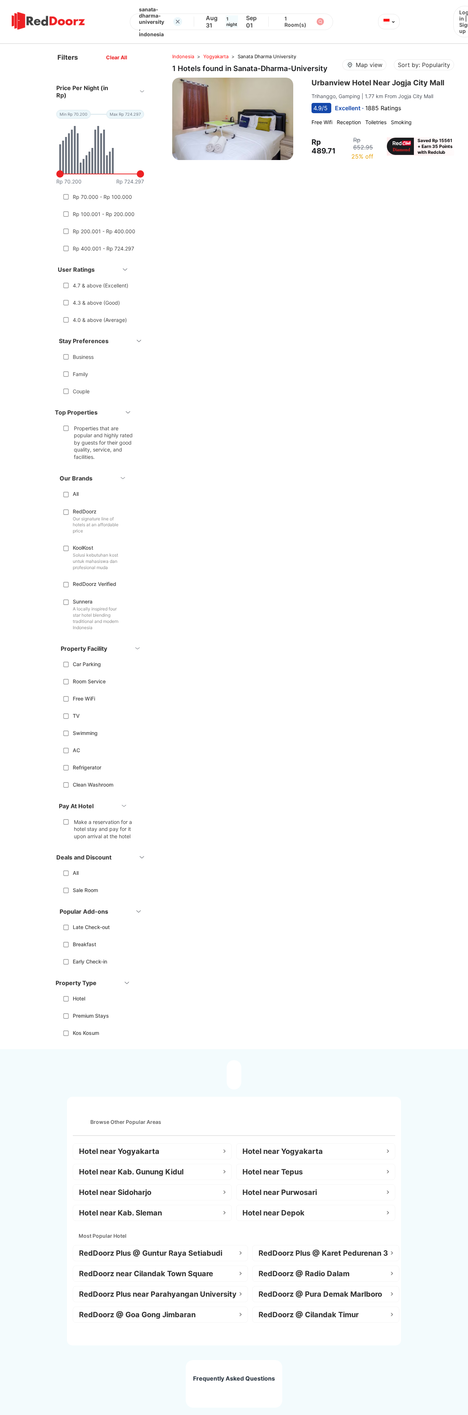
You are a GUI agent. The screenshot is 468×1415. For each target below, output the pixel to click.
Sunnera (83, 601)
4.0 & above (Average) (100, 320)
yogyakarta (216, 56)
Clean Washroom (93, 784)
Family (80, 374)
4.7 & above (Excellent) (100, 285)
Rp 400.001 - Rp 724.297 (103, 248)
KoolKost (83, 548)
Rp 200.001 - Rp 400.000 (104, 231)
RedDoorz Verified (94, 584)
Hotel (79, 998)
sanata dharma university (267, 56)
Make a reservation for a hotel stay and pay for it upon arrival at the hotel (103, 829)
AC (76, 750)
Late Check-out (91, 927)
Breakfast (84, 944)
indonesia (183, 56)
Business (83, 357)
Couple (81, 391)
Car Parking (87, 664)
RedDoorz (85, 511)
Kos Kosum (86, 1033)
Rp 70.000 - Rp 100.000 (102, 197)
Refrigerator (87, 767)
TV (76, 716)
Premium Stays (91, 1016)
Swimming (85, 733)
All (76, 494)
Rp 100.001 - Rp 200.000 (104, 214)
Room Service (89, 681)
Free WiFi (84, 698)
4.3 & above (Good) (96, 303)
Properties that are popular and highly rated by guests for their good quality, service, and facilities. (103, 442)
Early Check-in (90, 961)
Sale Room (85, 890)
